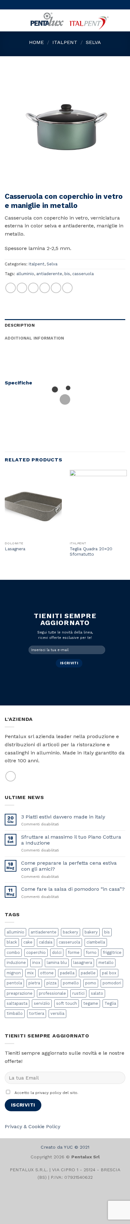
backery (70, 932)
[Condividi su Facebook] (22, 288)
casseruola (83, 273)
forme (74, 952)
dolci (57, 952)
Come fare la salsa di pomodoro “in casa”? (73, 889)
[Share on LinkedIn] (67, 288)
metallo (106, 962)
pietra (34, 983)
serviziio (42, 1003)
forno (91, 952)
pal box (109, 973)
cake (27, 942)
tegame (90, 1003)
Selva (93, 42)
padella (67, 973)
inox (36, 962)
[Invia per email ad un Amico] (44, 288)
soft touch (66, 1003)
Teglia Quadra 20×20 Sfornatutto (91, 551)
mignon (14, 973)
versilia (57, 1013)
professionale (52, 993)
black (12, 942)
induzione (16, 962)
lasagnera (82, 962)
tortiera (36, 1013)
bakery (91, 932)
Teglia (110, 1003)
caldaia (45, 942)
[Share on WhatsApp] (10, 288)
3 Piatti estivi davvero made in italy (63, 817)
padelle (88, 973)
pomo (90, 983)
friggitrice (112, 952)
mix (30, 973)
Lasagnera (15, 548)
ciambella (95, 942)
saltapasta (17, 1003)
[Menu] (8, 20)
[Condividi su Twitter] (33, 288)
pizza (51, 983)
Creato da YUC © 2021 (65, 1147)
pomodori (112, 983)
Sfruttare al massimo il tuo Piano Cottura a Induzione (71, 840)
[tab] (65, 325)
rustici (78, 993)
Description (20, 325)
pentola (14, 983)
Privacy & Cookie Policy (32, 1126)
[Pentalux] (69, 20)
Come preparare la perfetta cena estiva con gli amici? (69, 866)
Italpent (64, 42)
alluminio (25, 273)
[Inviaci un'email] (10, 776)
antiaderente (49, 273)
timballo (15, 1013)
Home (36, 42)
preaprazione (19, 993)
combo (13, 952)
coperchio (36, 952)
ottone (47, 973)
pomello (71, 983)
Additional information (34, 338)
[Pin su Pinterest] (56, 288)
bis (67, 273)
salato (97, 993)
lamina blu (57, 962)
